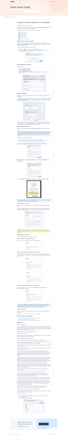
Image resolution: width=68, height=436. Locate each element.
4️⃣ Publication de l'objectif (23, 35)
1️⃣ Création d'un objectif (22, 32)
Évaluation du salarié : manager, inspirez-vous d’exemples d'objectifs (29, 320)
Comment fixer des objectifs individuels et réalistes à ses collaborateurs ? (30, 318)
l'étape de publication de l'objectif (45, 44)
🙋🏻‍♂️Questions (21, 37)
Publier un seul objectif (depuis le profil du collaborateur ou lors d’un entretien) (31, 139)
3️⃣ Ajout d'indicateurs (22, 34)
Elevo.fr (18, 434)
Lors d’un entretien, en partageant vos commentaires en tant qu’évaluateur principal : (32, 141)
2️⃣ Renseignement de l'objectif (23, 33)
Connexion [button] (56, 1)
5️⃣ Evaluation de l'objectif (23, 36)
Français (52, 1)
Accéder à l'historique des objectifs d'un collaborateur (32, 314)
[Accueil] (12, 1)
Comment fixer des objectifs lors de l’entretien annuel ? (27, 319)
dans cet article (35, 331)
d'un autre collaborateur (30, 51)
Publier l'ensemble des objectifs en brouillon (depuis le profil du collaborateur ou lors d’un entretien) (34, 140)
